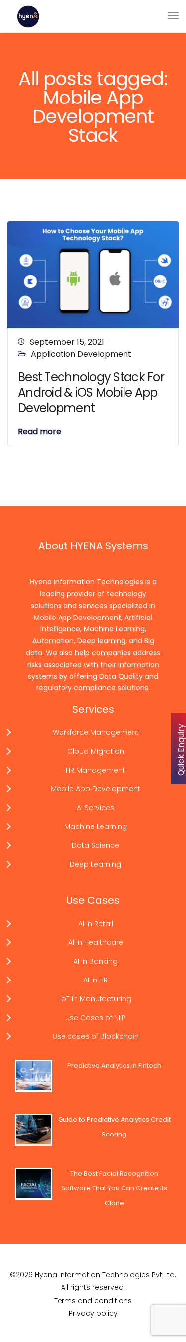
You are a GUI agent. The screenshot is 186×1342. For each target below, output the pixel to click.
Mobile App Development (95, 789)
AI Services (95, 808)
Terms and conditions (93, 1301)
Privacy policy (93, 1313)
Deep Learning (95, 864)
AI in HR (95, 980)
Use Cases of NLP (95, 1018)
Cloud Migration (95, 751)
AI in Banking (95, 961)
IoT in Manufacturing (95, 999)
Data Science (95, 845)
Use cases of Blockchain (96, 1036)
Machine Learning (95, 826)
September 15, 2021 (67, 342)
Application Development (81, 354)
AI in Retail (95, 924)
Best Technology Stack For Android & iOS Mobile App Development (91, 392)
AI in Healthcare (95, 942)
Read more (39, 432)
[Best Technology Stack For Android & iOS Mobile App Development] (93, 274)
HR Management (95, 770)
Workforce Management (96, 732)
